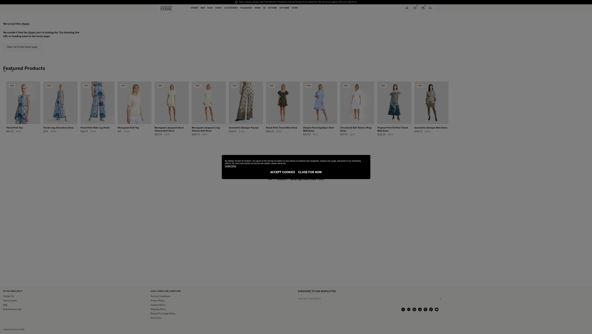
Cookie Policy (230, 166)
